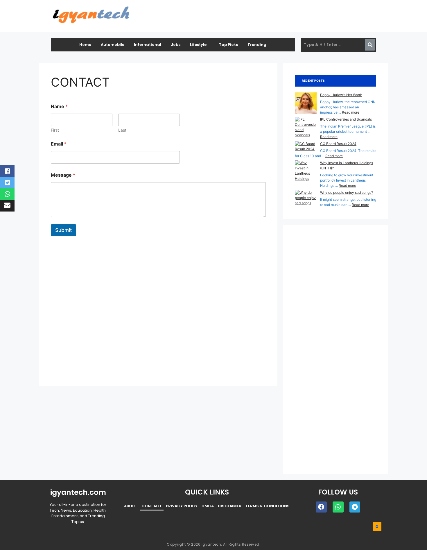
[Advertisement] (158, 307)
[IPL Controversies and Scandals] (306, 127)
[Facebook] (321, 507)
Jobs (175, 44)
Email (59, 144)
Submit (63, 230)
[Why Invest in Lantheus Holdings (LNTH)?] (306, 173)
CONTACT (151, 506)
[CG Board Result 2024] (306, 146)
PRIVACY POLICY (182, 506)
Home (85, 44)
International (147, 44)
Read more (350, 112)
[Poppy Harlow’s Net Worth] (306, 104)
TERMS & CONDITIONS (267, 506)
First (55, 130)
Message (63, 175)
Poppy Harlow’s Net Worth (341, 95)
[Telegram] (354, 507)
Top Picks (228, 44)
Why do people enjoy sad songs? (346, 192)
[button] (200, 44)
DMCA (208, 506)
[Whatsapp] (338, 507)
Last (122, 130)
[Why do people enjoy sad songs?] (306, 198)
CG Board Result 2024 (338, 143)
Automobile (112, 44)
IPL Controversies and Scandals (346, 119)
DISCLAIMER (229, 506)
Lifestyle (198, 44)
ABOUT (130, 506)
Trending (256, 44)
